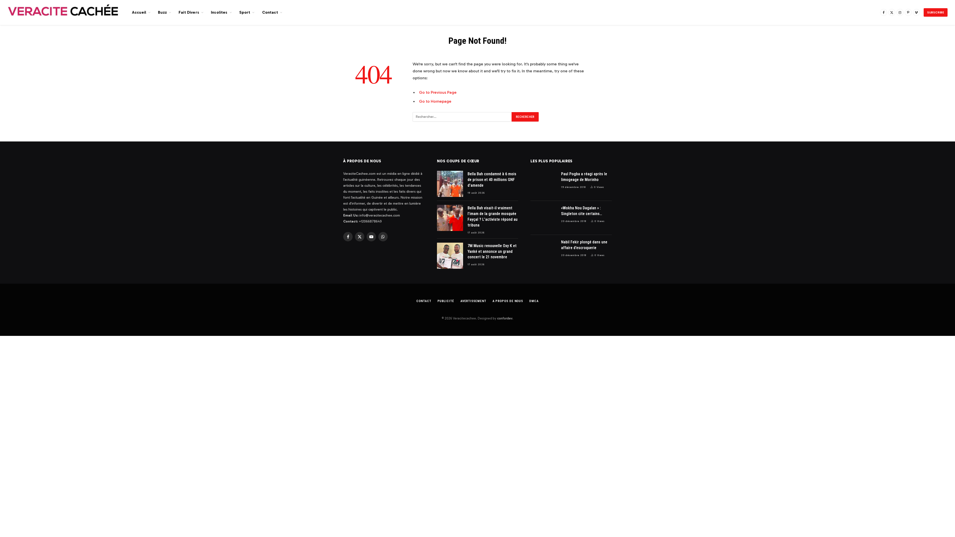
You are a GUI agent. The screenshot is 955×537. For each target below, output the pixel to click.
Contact (270, 12)
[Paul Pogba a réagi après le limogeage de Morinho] (543, 184)
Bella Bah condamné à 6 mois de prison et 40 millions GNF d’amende (492, 180)
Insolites (219, 12)
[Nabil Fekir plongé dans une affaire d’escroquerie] (543, 252)
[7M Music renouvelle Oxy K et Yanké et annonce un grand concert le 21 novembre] (450, 256)
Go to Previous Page (438, 92)
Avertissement (473, 301)
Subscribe (935, 12)
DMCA (534, 301)
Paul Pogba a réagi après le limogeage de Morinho (584, 177)
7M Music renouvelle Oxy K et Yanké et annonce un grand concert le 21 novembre (492, 251)
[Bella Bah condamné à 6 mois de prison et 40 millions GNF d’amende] (450, 184)
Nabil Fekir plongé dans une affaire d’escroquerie (584, 245)
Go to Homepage (435, 101)
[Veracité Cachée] (63, 12)
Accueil (139, 12)
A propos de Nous (507, 301)
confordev (504, 318)
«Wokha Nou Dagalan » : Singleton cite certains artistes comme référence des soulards (583, 211)
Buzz (162, 12)
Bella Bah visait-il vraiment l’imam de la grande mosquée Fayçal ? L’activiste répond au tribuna (493, 216)
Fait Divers (189, 12)
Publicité (445, 301)
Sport (244, 12)
